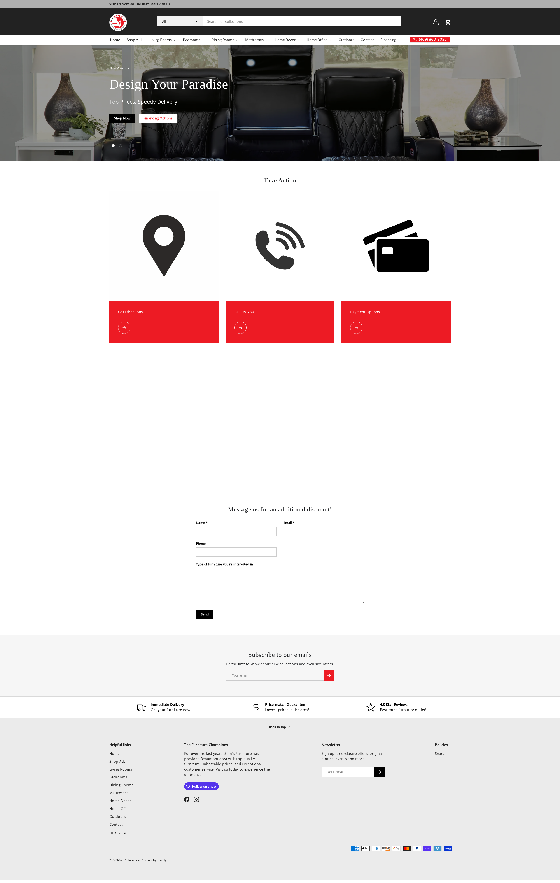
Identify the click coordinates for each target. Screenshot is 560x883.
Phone (201, 543)
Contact (367, 40)
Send (205, 614)
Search (441, 753)
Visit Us (164, 4)
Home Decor (285, 40)
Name (200, 523)
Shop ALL (135, 40)
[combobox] (279, 21)
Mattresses (254, 40)
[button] (448, 22)
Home (115, 40)
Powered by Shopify (153, 860)
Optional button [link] (127, 126)
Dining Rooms (222, 40)
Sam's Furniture (129, 860)
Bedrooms (191, 40)
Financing (388, 40)
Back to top (278, 727)
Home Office (317, 40)
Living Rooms (160, 40)
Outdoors (346, 40)
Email (288, 523)
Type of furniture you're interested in (224, 564)
